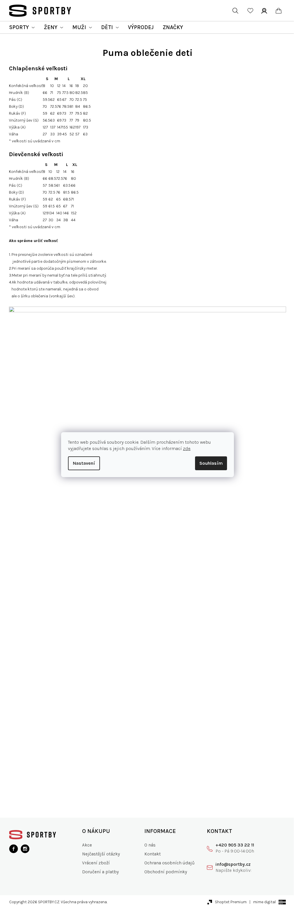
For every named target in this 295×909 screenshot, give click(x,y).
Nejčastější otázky (101, 854)
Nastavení (84, 463)
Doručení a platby (100, 871)
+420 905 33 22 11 (234, 845)
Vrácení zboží (96, 862)
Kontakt (152, 854)
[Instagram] (25, 848)
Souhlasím (211, 463)
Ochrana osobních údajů (169, 862)
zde (186, 448)
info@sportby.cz (233, 864)
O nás (150, 845)
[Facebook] (13, 848)
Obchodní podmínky (165, 871)
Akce (87, 845)
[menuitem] (22, 27)
